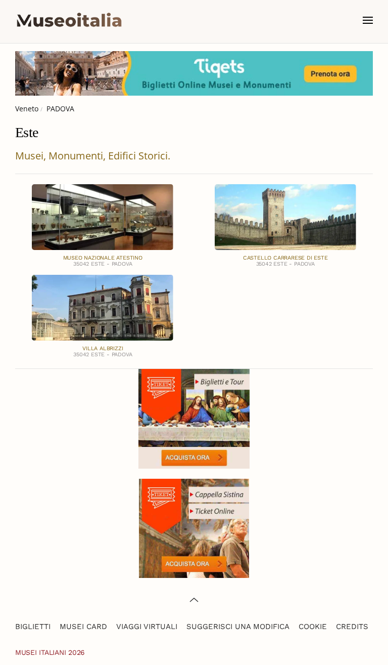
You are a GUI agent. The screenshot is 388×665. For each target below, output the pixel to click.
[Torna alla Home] (69, 20)
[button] (368, 20)
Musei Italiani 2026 (50, 652)
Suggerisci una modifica (237, 626)
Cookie (313, 626)
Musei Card (83, 626)
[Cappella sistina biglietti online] (194, 527)
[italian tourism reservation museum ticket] (194, 73)
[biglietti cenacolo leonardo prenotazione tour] (194, 418)
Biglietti (33, 626)
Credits (352, 626)
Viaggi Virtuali (146, 626)
